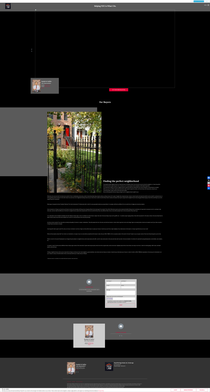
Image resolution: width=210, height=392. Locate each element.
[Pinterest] (208, 185)
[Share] (208, 188)
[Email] (208, 183)
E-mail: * (108, 285)
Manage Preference (188, 390)
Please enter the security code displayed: (114, 296)
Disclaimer (73, 381)
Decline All (202, 390)
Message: (108, 289)
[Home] (8, 6)
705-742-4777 (47, 86)
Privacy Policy (101, 390)
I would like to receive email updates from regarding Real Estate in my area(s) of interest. (119, 301)
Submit (120, 305)
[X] (208, 180)
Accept (175, 390)
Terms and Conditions (79, 381)
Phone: (122, 285)
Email (42, 88)
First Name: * (109, 281)
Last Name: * (123, 281)
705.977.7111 (47, 85)
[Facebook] (208, 177)
